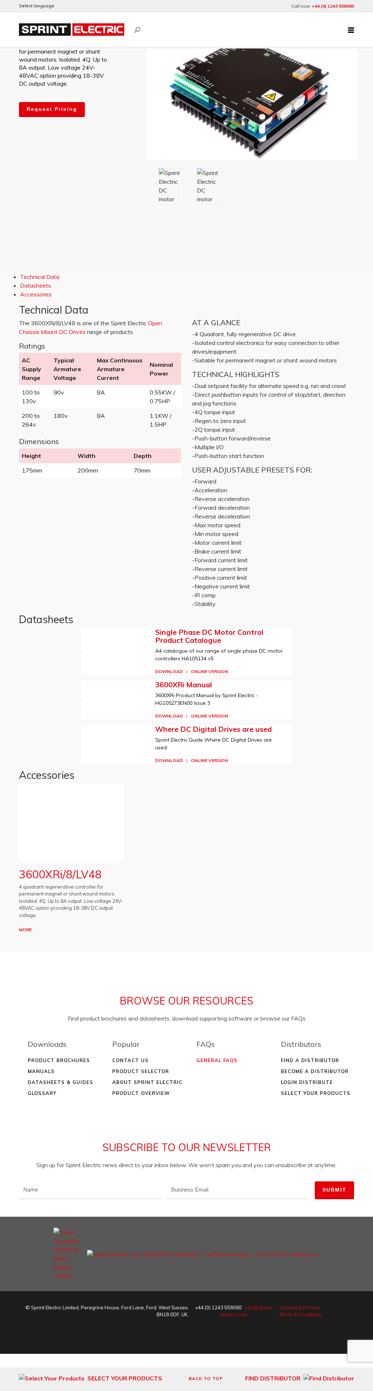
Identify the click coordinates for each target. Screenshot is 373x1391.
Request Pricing (52, 109)
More (25, 929)
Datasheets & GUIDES (60, 1082)
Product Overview (141, 1093)
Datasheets (35, 285)
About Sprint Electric (147, 1082)
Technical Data (39, 276)
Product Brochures (59, 1060)
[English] (62, 6)
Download (169, 671)
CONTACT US (130, 1060)
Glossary (42, 1093)
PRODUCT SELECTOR (140, 1071)
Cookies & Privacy (299, 1307)
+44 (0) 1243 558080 (333, 6)
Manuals (41, 1071)
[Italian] (102, 6)
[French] (82, 6)
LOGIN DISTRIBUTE (307, 1082)
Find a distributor (310, 1060)
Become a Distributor (315, 1071)
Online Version (209, 671)
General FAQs (216, 1060)
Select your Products (315, 1093)
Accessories (36, 294)
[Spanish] (92, 6)
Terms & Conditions (300, 1314)
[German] (72, 6)
